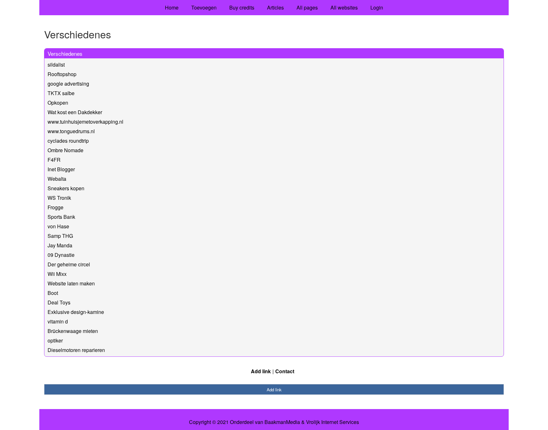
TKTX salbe (61, 93)
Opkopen (58, 102)
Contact (284, 371)
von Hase (58, 226)
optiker (55, 340)
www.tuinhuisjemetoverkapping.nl (85, 121)
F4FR (54, 159)
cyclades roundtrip (68, 140)
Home (172, 7)
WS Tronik (59, 197)
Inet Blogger (61, 169)
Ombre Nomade (65, 150)
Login (376, 7)
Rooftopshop (62, 74)
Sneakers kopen (66, 188)
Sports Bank (61, 216)
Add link (261, 371)
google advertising (68, 83)
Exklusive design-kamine (76, 312)
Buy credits (241, 7)
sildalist (56, 64)
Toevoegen (204, 7)
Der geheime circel (69, 264)
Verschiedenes (65, 53)
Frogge (55, 207)
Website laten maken (71, 283)
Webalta (57, 178)
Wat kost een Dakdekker (75, 112)
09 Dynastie (61, 254)
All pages (307, 7)
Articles (275, 7)
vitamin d (58, 321)
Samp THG (60, 235)
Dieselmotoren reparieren (76, 350)
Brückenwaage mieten (73, 331)
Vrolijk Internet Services (332, 422)
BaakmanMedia (282, 422)
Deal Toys (59, 302)
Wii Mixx (57, 273)
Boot (53, 292)
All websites (344, 7)
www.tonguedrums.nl (71, 131)
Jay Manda (60, 245)
